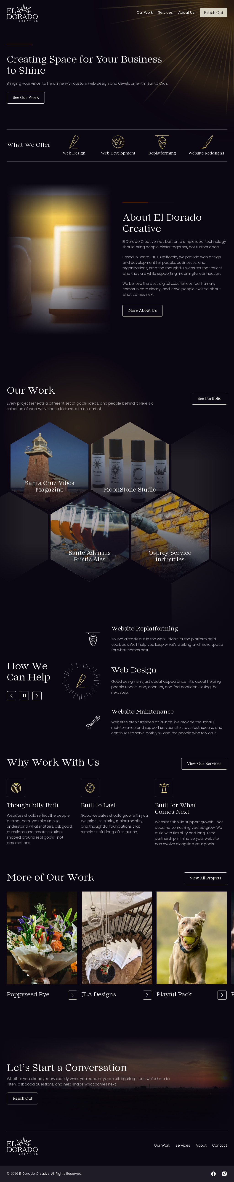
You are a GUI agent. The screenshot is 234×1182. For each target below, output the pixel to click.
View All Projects (205, 878)
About (201, 1145)
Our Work (145, 12)
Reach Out (213, 13)
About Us (186, 12)
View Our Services (204, 764)
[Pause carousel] (24, 695)
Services (165, 12)
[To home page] (22, 13)
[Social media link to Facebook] (213, 1174)
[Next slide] (37, 695)
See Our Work (26, 98)
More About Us (142, 311)
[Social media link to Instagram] (224, 1174)
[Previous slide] (11, 695)
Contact (219, 1145)
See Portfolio (209, 399)
